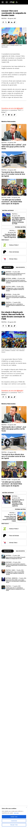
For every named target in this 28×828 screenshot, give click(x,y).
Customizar (14, 820)
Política (3, 18)
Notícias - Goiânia (11, 278)
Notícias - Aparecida (11, 578)
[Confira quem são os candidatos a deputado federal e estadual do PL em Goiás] (3, 303)
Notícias (8, 272)
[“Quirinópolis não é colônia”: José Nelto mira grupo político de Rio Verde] (14, 132)
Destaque (8, 562)
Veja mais (16, 813)
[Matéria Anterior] (6, 217)
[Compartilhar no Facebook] (3, 22)
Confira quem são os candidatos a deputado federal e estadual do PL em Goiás (15, 305)
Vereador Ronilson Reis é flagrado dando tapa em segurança (9, 235)
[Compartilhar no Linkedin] (11, 22)
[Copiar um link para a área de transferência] (14, 22)
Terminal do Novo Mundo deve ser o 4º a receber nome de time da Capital (13, 174)
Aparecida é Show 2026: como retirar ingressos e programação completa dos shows (16, 297)
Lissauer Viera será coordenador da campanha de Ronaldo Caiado (9, 519)
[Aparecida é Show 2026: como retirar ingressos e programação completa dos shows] (3, 579)
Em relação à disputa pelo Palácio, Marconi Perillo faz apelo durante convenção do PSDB (18, 221)
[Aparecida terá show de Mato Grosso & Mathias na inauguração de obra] (3, 273)
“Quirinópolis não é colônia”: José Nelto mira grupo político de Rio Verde (13, 147)
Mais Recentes (20, 267)
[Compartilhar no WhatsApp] (8, 22)
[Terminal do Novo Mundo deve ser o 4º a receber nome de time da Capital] (14, 159)
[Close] (26, 807)
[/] (2, 2)
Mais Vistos (7, 267)
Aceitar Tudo (14, 816)
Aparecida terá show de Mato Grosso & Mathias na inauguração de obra (15, 274)
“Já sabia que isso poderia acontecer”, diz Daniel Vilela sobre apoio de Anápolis (11, 202)
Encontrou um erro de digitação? (12, 108)
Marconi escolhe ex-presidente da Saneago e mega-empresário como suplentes (18, 503)
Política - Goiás (5, 197)
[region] (14, 817)
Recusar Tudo (14, 824)
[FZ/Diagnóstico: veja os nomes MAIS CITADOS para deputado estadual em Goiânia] (3, 571)
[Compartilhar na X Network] (6, 22)
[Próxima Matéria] (21, 234)
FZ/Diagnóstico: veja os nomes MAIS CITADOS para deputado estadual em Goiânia (15, 289)
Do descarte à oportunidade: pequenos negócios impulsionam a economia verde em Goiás (16, 281)
